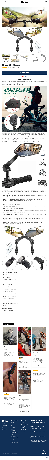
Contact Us (4, 425)
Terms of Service (13, 430)
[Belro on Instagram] (44, 450)
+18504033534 (37, 428)
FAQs (3, 427)
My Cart (22, 422)
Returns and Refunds (14, 426)
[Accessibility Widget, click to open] (47, 458)
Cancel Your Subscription (24, 430)
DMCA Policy (14, 434)
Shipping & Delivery (13, 423)
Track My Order (24, 424)
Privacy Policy (14, 432)
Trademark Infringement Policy (14, 438)
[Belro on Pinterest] (43, 450)
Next (45, 30)
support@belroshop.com (39, 426)
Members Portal (23, 427)
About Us (4, 423)
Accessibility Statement (4, 430)
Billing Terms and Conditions (14, 442)
